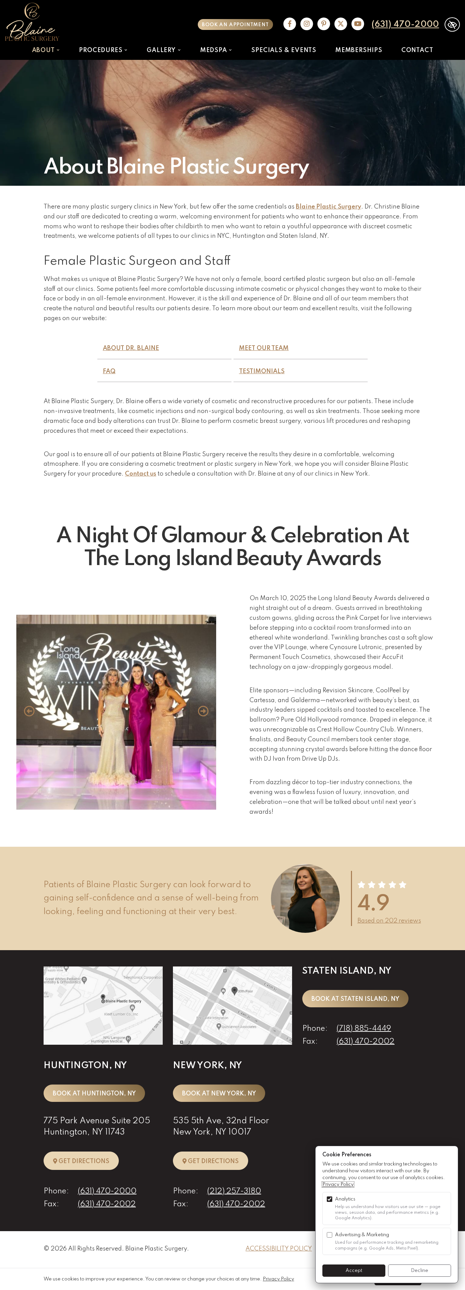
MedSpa (214, 50)
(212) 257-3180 (234, 1191)
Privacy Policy (338, 1184)
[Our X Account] (341, 24)
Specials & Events (283, 50)
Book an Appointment (235, 24)
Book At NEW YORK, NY (219, 1094)
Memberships (358, 50)
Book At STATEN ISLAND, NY (355, 999)
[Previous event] (29, 712)
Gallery (162, 50)
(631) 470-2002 (107, 1204)
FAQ (109, 371)
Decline (419, 1270)
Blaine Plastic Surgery (328, 207)
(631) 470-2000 (405, 24)
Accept (354, 1270)
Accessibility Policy (278, 1249)
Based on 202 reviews (389, 921)
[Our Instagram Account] (307, 24)
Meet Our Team (264, 348)
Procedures (101, 50)
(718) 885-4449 (363, 1028)
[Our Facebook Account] (290, 24)
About (44, 50)
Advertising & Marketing (362, 1235)
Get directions (88, 1161)
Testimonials (262, 371)
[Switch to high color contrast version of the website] (452, 24)
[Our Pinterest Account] (324, 24)
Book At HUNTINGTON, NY (94, 1094)
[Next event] (203, 712)
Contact (417, 50)
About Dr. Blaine (131, 348)
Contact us (140, 474)
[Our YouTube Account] (358, 24)
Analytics (345, 1199)
